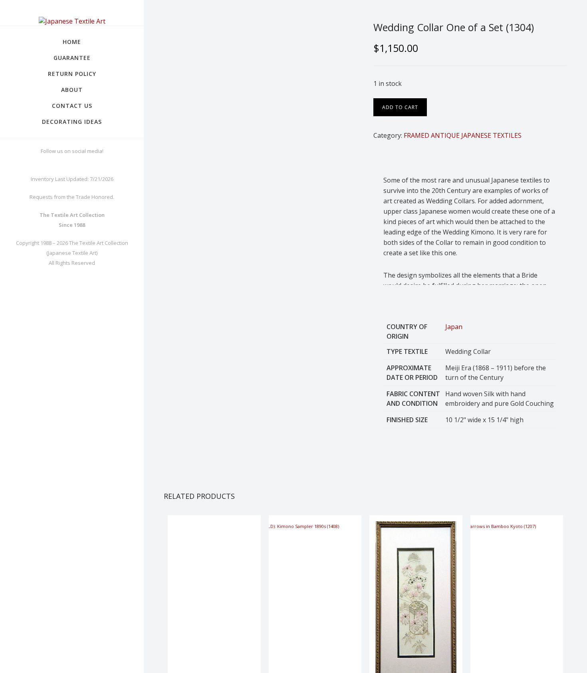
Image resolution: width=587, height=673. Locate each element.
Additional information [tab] (442, 157)
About (72, 89)
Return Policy (72, 73)
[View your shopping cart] (573, 20)
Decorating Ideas (72, 121)
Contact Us (72, 105)
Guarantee (72, 58)
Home (72, 42)
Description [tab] (388, 157)
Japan (453, 326)
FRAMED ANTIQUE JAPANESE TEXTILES (463, 135)
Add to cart (400, 107)
